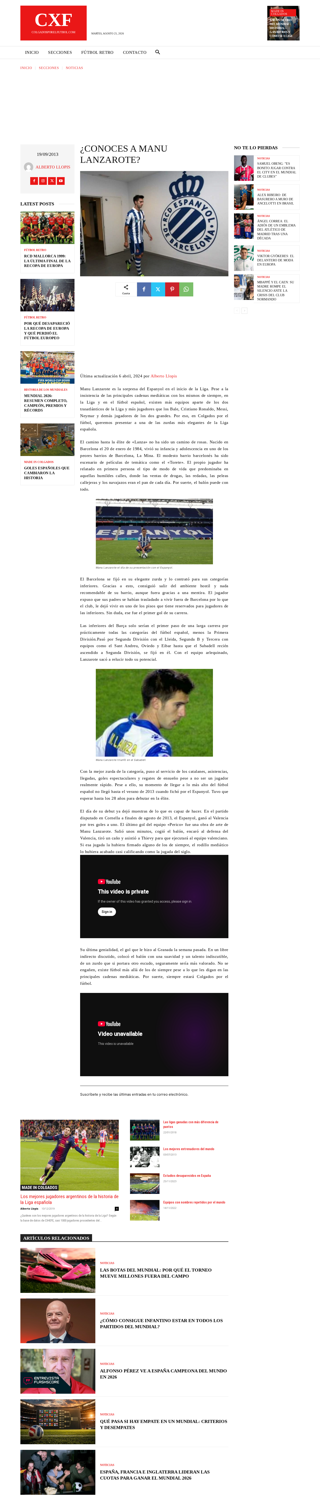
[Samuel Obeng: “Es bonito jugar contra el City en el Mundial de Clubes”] (244, 168)
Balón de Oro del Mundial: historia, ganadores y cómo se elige (281, 28)
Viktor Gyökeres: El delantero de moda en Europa (275, 260)
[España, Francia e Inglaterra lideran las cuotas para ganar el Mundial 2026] (57, 1472)
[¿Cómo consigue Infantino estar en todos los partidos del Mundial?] (57, 1320)
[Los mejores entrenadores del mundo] (145, 1157)
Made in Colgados (279, 13)
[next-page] (244, 311)
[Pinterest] (172, 289)
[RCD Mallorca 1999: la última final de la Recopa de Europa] (47, 227)
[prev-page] (237, 311)
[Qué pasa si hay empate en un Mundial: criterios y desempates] (57, 1421)
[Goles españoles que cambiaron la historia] (47, 439)
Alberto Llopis (53, 167)
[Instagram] (43, 181)
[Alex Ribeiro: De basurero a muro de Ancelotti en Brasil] (244, 197)
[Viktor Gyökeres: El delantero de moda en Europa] (244, 258)
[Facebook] (34, 181)
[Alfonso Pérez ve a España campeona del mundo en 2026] (57, 1371)
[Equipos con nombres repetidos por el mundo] (145, 1210)
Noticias (74, 68)
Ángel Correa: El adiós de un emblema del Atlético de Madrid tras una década (276, 229)
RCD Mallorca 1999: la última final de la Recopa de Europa (47, 261)
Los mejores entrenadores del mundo (188, 1149)
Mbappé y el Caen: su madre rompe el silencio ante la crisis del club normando (275, 291)
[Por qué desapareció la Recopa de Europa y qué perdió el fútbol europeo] (47, 295)
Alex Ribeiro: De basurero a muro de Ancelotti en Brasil (275, 199)
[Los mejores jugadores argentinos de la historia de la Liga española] (69, 1155)
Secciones (49, 68)
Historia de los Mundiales (45, 389)
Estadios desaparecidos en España (187, 1176)
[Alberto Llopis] (30, 167)
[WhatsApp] (186, 289)
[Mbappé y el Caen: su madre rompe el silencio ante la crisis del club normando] (244, 287)
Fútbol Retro (35, 250)
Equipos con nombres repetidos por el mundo (194, 1202)
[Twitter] (52, 181)
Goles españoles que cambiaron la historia (47, 473)
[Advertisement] (160, 106)
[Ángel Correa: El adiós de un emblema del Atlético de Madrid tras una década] (244, 226)
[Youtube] (61, 181)
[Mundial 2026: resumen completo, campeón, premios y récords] (47, 367)
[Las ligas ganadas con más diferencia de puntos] (145, 1130)
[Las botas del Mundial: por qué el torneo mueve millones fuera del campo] (57, 1270)
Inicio (26, 68)
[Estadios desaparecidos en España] (145, 1183)
